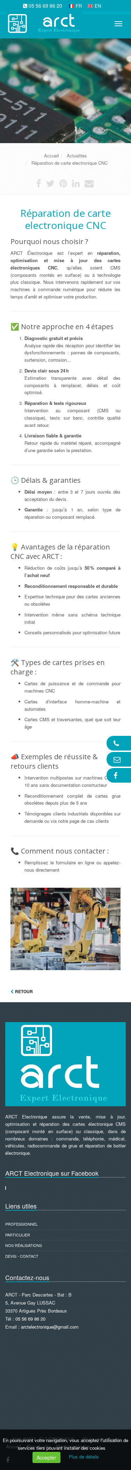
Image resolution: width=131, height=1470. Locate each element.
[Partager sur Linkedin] (76, 185)
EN (98, 5)
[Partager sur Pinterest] (63, 185)
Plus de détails (84, 1456)
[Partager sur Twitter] (50, 185)
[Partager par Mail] (89, 185)
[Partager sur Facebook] (38, 185)
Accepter (46, 1457)
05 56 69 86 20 (45, 5)
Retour (24, 991)
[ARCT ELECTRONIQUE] (43, 22)
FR (79, 5)
